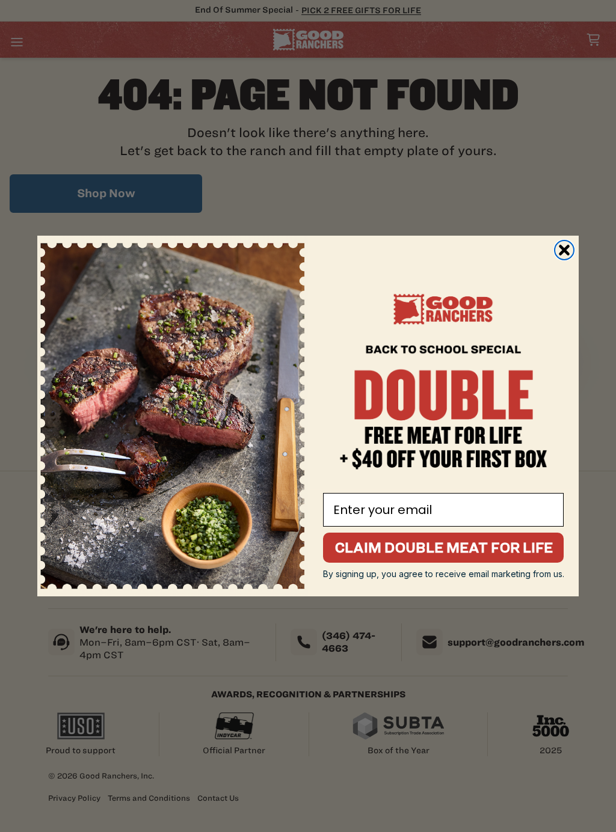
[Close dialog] (564, 250)
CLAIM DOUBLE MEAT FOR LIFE (443, 547)
